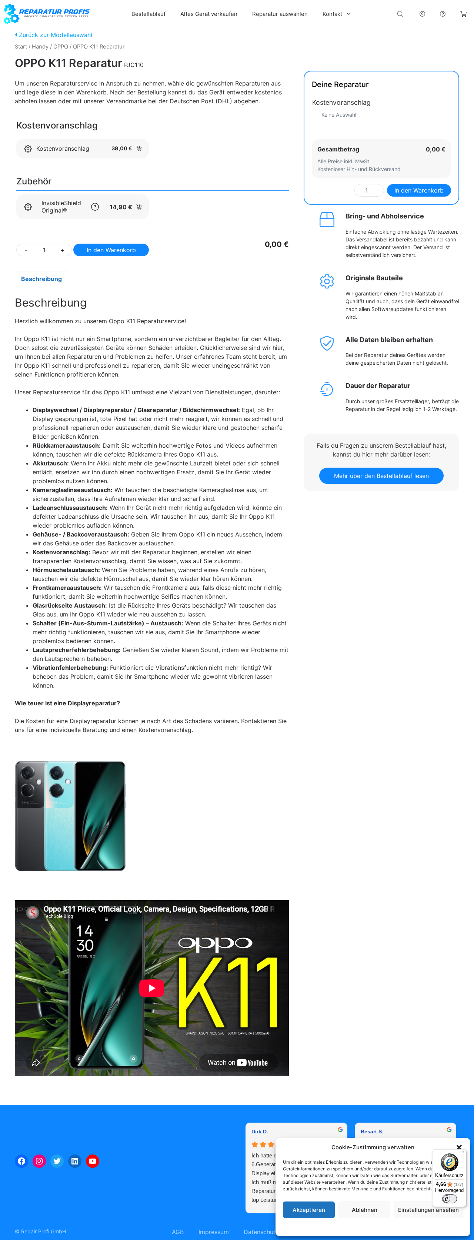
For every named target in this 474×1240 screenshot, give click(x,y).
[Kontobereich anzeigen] (422, 14)
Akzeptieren (309, 1209)
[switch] (449, 1198)
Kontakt (332, 13)
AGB (178, 1232)
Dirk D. (259, 1131)
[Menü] (462, 1153)
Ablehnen (364, 1209)
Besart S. (372, 1131)
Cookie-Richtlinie (335, 1227)
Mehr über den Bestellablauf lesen (381, 475)
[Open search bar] (401, 14)
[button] (459, 1147)
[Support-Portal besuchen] (443, 14)
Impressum (418, 1227)
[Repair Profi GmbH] (47, 14)
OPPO (60, 46)
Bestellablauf (148, 13)
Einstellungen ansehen (428, 1209)
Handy (40, 46)
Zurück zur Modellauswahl (54, 35)
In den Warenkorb (111, 250)
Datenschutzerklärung (380, 1227)
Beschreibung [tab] (41, 279)
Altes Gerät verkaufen (208, 13)
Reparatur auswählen (280, 13)
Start (21, 46)
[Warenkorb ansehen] (463, 14)
